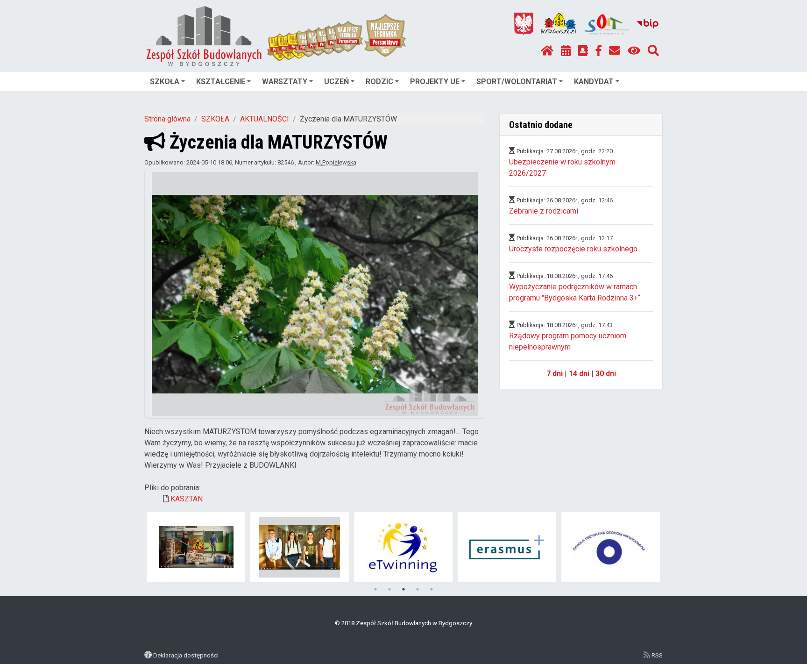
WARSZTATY (284, 81)
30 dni (605, 373)
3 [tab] (403, 589)
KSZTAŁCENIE (220, 81)
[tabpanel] (196, 547)
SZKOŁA (164, 81)
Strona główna (167, 118)
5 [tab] (431, 589)
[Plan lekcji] (565, 51)
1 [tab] (375, 589)
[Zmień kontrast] (634, 51)
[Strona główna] (547, 51)
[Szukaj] (653, 51)
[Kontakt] (614, 51)
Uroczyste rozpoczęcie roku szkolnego (573, 248)
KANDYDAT (594, 81)
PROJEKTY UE (435, 81)
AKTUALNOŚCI (264, 118)
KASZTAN (186, 498)
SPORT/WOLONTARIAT (516, 81)
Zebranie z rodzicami (543, 211)
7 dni (554, 373)
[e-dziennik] (583, 51)
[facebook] (599, 51)
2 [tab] (389, 589)
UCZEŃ (336, 81)
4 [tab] (417, 589)
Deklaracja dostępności (186, 655)
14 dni (579, 373)
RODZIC (379, 81)
